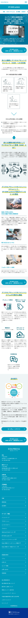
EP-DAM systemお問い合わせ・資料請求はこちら (14, 50)
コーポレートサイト (14, 429)
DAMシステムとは (10, 11)
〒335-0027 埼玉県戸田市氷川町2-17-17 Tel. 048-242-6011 (8, 487)
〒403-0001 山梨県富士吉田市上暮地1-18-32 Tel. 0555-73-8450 (9, 477)
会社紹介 (24, 11)
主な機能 (18, 11)
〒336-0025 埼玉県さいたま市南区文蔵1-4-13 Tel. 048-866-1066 (9, 457)
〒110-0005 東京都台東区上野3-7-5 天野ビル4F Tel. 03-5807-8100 (10, 467)
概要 (4, 11)
